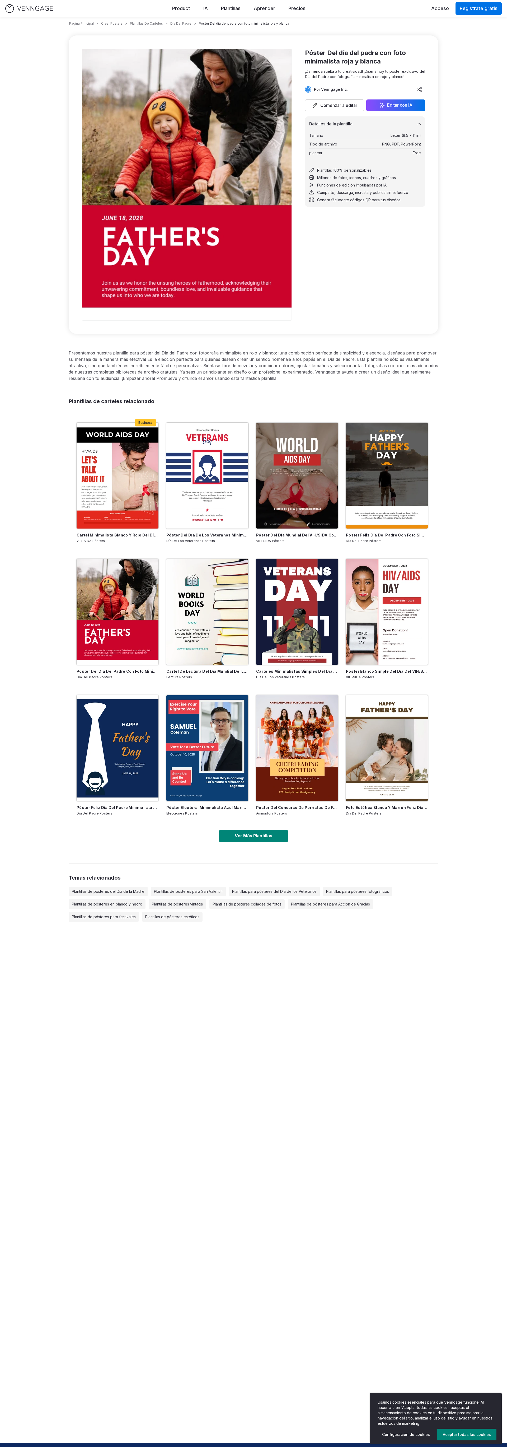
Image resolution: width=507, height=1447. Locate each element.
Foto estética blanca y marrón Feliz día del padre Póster (387, 807)
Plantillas (231, 8)
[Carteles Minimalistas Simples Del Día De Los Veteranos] (297, 612)
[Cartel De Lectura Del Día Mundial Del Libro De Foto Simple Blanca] (207, 612)
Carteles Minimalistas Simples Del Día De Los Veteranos (297, 671)
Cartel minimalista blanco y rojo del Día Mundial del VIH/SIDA (117, 535)
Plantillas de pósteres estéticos (172, 916)
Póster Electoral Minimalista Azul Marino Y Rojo (207, 807)
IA (205, 8)
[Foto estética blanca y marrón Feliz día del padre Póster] (387, 748)
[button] (334, 105)
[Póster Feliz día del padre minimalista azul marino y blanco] (117, 748)
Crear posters (112, 23)
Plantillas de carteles (146, 23)
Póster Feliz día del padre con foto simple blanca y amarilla (387, 535)
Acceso (440, 8)
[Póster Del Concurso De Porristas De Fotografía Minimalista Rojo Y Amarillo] (297, 748)
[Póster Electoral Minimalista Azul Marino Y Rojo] (207, 748)
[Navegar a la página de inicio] (29, 8)
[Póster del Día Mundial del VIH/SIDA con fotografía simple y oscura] (297, 476)
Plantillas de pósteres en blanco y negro (107, 904)
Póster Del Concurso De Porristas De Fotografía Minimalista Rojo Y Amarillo (297, 807)
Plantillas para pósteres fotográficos (357, 891)
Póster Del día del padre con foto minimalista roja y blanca (117, 671)
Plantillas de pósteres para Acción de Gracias (330, 904)
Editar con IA (399, 105)
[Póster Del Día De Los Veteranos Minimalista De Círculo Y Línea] (207, 476)
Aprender (264, 8)
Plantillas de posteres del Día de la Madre (108, 891)
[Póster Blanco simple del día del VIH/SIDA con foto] (387, 612)
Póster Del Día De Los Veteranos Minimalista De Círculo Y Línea (207, 535)
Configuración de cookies (406, 1434)
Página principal (81, 23)
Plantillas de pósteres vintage (177, 904)
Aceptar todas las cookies (467, 1434)
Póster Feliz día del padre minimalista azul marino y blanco (117, 807)
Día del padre (180, 23)
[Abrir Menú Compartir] (419, 89)
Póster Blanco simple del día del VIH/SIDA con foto (387, 671)
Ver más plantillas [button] (253, 835)
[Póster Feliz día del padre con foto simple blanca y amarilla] (387, 476)
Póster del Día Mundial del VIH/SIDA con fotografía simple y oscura (297, 535)
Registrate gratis (478, 8)
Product (181, 8)
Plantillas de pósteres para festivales (104, 916)
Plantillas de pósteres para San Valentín (188, 891)
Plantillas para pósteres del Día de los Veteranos (274, 891)
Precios (297, 8)
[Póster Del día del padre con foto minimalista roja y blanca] (117, 612)
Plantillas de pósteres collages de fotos (247, 904)
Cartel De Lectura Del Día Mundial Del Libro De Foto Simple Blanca (207, 671)
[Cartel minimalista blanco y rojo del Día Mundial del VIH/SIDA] (117, 476)
